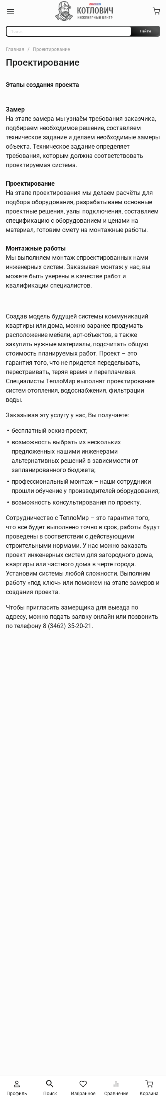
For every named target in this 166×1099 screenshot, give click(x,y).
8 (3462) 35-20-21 (67, 626)
